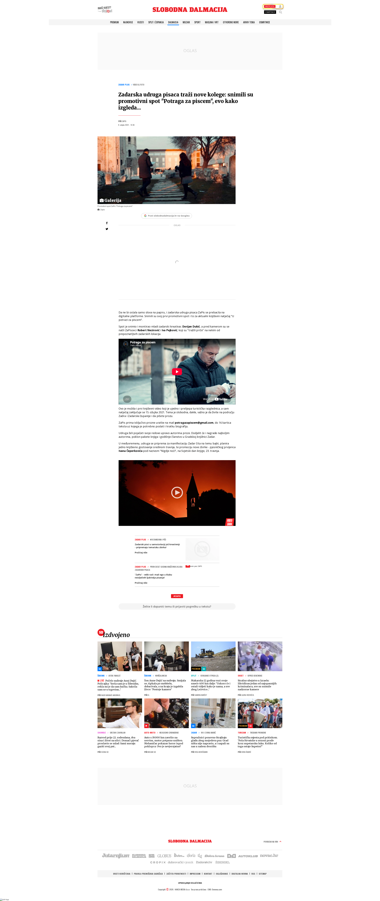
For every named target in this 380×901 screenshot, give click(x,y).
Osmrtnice (264, 22)
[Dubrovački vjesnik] (181, 862)
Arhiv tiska (249, 22)
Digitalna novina (240, 873)
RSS (253, 873)
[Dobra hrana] (215, 856)
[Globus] (164, 856)
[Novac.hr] (269, 856)
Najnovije (128, 22)
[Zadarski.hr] (204, 862)
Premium (114, 22)
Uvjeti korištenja (121, 873)
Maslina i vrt (211, 22)
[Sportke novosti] (151, 856)
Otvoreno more (231, 22)
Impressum (195, 873)
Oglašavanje (222, 873)
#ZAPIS (177, 596)
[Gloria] (190, 856)
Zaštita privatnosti (176, 873)
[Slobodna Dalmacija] (190, 9)
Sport (197, 22)
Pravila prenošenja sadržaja (148, 873)
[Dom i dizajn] (231, 856)
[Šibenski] (222, 862)
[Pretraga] (281, 12)
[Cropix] (158, 862)
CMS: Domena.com (215, 889)
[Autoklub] (248, 856)
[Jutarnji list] (116, 856)
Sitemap (263, 873)
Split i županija (156, 22)
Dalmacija (173, 22)
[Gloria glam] (200, 856)
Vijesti (140, 22)
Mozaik (186, 22)
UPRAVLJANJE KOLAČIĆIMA (190, 883)
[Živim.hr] (179, 856)
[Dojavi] (105, 9)
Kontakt (208, 873)
